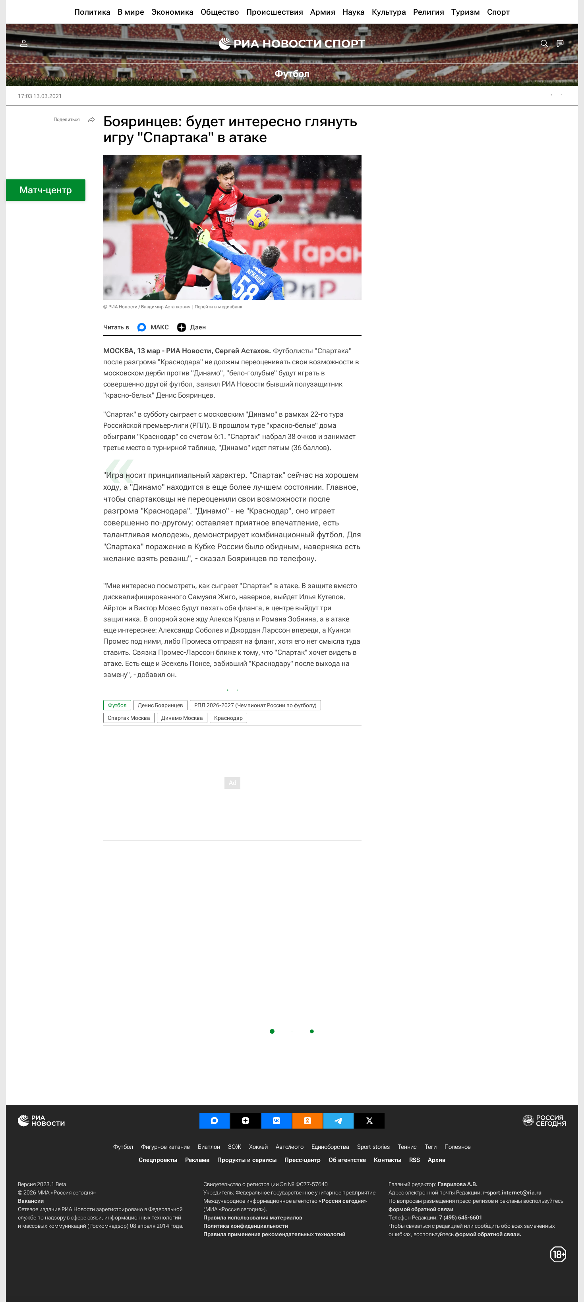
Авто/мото (290, 1146)
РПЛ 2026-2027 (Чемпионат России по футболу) (255, 705)
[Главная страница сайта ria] (265, 43)
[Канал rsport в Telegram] (338, 1121)
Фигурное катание (165, 1146)
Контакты (387, 1160)
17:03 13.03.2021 (40, 96)
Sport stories (373, 1146)
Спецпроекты (158, 1160)
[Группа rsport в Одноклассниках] (307, 1121)
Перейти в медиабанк (218, 307)
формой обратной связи (421, 1209)
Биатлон (209, 1146)
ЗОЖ (234, 1146)
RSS (414, 1160)
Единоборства (330, 1146)
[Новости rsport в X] (369, 1121)
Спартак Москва (129, 718)
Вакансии (31, 1201)
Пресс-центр (302, 1160)
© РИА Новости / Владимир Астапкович (146, 307)
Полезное (458, 1146)
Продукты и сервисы (247, 1160)
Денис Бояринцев (160, 705)
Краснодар (228, 718)
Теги (431, 1146)
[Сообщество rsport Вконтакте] (276, 1121)
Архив (436, 1160)
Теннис (407, 1146)
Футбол (117, 705)
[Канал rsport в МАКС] (214, 1121)
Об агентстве (347, 1160)
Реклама (197, 1160)
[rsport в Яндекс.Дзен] (245, 1121)
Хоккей (258, 1146)
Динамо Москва (182, 718)
